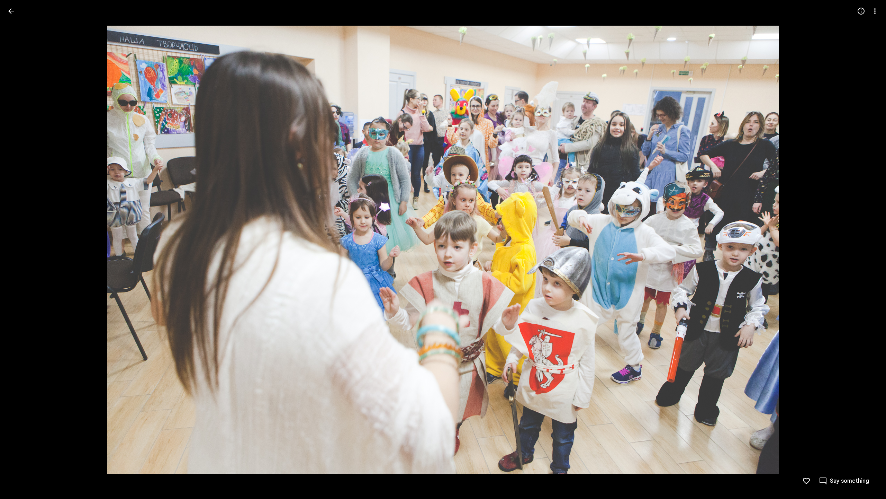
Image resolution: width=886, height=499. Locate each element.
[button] (19, 249)
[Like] (806, 481)
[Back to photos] (11, 11)
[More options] (875, 11)
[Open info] (861, 11)
